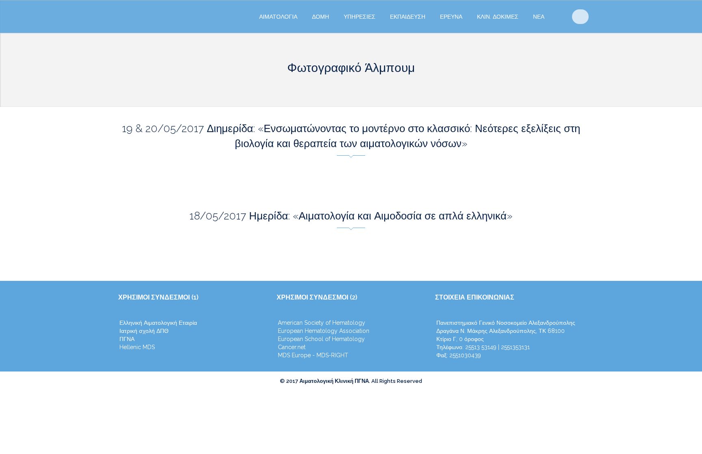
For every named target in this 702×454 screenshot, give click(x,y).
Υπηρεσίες (359, 16)
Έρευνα (451, 16)
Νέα (538, 16)
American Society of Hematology (321, 322)
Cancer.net (292, 347)
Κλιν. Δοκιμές (497, 16)
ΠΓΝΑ (126, 339)
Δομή (320, 16)
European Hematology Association (323, 331)
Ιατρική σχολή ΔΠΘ (144, 331)
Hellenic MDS (137, 347)
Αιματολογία (278, 16)
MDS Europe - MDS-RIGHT (313, 355)
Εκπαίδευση (407, 16)
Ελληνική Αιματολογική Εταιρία (158, 322)
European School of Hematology (321, 339)
